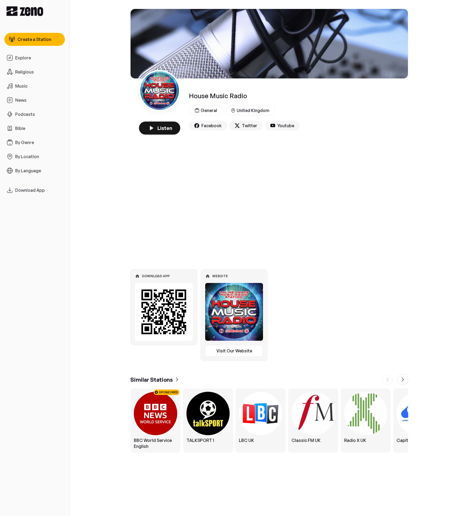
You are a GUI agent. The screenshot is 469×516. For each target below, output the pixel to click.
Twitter (249, 125)
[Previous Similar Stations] (387, 379)
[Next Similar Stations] (402, 379)
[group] (269, 420)
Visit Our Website (234, 350)
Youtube (285, 125)
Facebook (211, 125)
